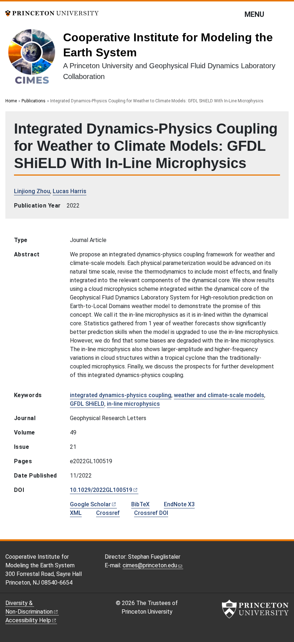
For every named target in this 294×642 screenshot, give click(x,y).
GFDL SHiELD (87, 403)
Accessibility (28, 620)
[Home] (34, 58)
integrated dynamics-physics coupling (120, 395)
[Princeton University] (52, 12)
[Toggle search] (284, 14)
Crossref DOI (151, 513)
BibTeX (140, 504)
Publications (34, 100)
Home (11, 100)
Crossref (108, 513)
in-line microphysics (133, 403)
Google (90, 504)
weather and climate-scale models (219, 395)
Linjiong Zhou (32, 191)
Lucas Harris (69, 191)
